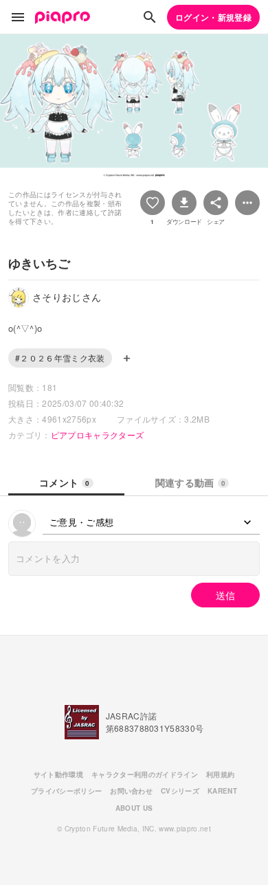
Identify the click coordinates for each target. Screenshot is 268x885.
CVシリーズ (180, 791)
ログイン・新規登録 (213, 17)
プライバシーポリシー (66, 791)
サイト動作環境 (58, 774)
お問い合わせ (131, 791)
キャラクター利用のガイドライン (144, 774)
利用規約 (220, 774)
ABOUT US (134, 808)
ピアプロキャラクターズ (97, 434)
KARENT (222, 791)
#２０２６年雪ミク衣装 (60, 357)
